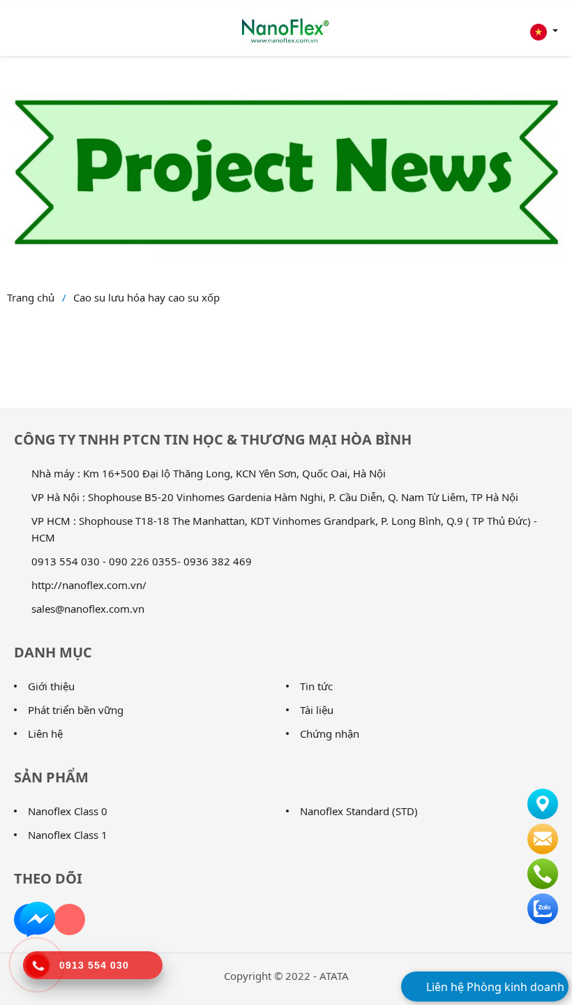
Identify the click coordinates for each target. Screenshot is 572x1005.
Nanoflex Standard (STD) (359, 811)
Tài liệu (316, 710)
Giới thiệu (51, 686)
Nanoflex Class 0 (67, 811)
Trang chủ (30, 297)
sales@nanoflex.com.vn (87, 609)
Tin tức (316, 686)
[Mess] (37, 918)
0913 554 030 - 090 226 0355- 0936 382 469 (141, 561)
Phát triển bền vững (75, 710)
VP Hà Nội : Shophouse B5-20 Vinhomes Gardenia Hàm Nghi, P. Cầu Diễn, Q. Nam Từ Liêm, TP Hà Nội (274, 497)
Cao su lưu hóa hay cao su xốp (146, 297)
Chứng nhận (329, 733)
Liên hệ (45, 733)
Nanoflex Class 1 (67, 835)
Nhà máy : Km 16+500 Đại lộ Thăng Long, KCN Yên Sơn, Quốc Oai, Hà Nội (208, 473)
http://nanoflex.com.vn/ (88, 585)
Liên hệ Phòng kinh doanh (493, 987)
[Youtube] (69, 919)
